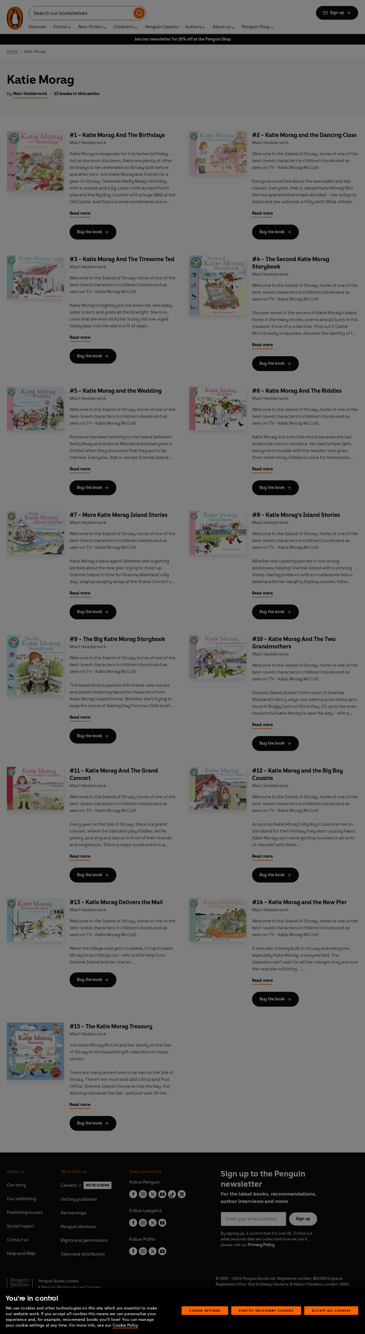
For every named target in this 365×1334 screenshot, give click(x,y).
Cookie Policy (125, 1325)
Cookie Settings (205, 1310)
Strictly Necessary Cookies (266, 1310)
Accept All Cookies (331, 1310)
